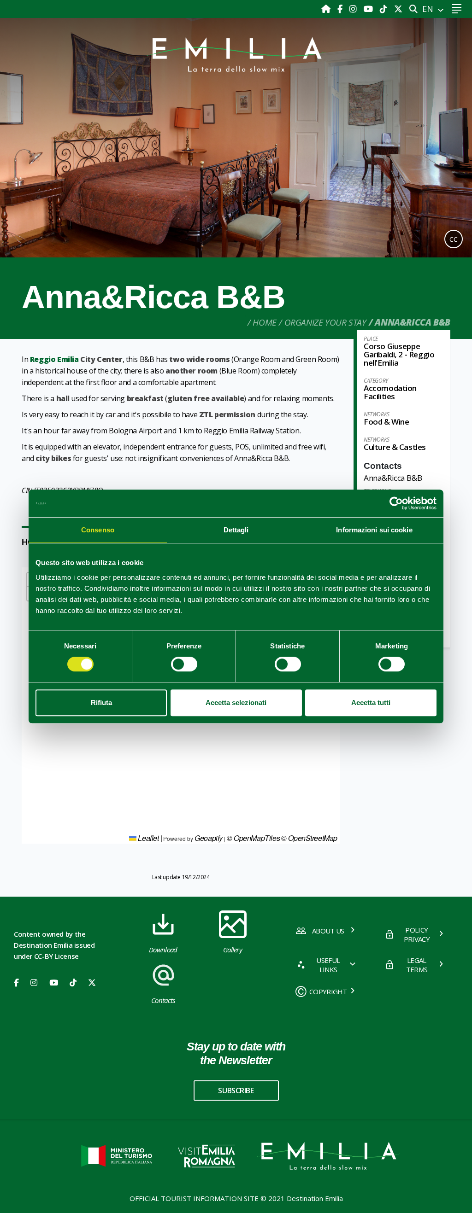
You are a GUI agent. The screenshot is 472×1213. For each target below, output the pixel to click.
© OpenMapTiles (253, 838)
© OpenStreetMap (309, 838)
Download (163, 949)
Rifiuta (101, 702)
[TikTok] (384, 8)
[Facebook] (341, 8)
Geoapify (209, 838)
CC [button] (453, 239)
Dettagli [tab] (236, 530)
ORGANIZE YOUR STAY (325, 322)
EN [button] (429, 8)
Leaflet (147, 838)
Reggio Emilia (54, 359)
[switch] (184, 664)
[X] (398, 8)
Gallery (232, 949)
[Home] (327, 8)
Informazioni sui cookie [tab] (374, 530)
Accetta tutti (370, 702)
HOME (264, 322)
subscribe (236, 1090)
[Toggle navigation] (456, 9)
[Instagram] (354, 8)
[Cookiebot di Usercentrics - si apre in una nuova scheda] (396, 503)
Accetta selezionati (236, 702)
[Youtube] (369, 8)
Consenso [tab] (97, 530)
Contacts (163, 1000)
